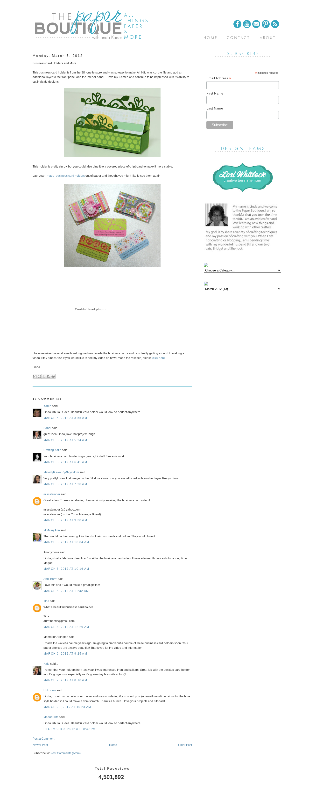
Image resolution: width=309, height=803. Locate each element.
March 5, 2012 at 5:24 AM (65, 440)
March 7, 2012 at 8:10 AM (65, 680)
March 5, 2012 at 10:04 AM (66, 542)
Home (113, 745)
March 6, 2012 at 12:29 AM (66, 627)
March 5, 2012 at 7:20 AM (65, 484)
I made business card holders (65, 175)
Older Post (185, 745)
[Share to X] (44, 376)
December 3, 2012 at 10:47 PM (69, 729)
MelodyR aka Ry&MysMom (61, 472)
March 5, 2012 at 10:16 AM (66, 568)
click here (158, 358)
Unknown (49, 690)
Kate (46, 663)
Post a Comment (43, 738)
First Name (214, 93)
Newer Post (40, 745)
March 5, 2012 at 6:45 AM (65, 462)
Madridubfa (50, 717)
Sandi (47, 428)
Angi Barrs (50, 579)
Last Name (214, 108)
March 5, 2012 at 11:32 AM (66, 591)
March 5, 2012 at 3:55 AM (65, 418)
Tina (46, 601)
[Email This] (34, 376)
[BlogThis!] (39, 376)
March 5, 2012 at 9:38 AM (65, 520)
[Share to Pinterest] (53, 376)
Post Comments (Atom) (65, 753)
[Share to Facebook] (48, 376)
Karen (47, 406)
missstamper (51, 494)
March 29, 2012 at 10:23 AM (67, 707)
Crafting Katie (52, 450)
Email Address (218, 78)
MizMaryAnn (51, 530)
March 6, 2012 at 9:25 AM (65, 653)
